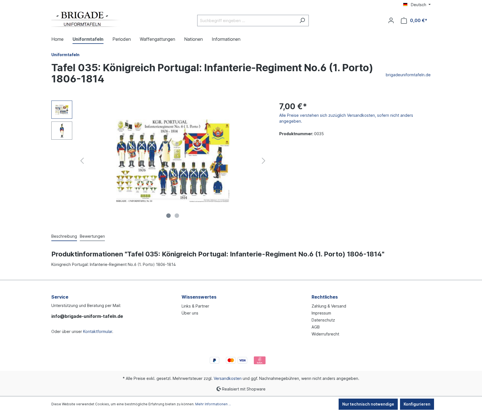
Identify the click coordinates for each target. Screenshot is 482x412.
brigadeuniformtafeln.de (408, 74)
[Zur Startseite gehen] (86, 19)
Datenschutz (323, 320)
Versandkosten (228, 378)
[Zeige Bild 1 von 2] (168, 215)
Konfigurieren (417, 404)
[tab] (64, 236)
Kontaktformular (97, 331)
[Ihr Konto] (391, 20)
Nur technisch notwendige (368, 404)
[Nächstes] (263, 161)
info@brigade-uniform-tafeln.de (87, 316)
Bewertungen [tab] (92, 236)
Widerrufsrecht (325, 334)
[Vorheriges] (82, 161)
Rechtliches (325, 297)
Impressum (321, 313)
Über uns (190, 313)
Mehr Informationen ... (213, 404)
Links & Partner (195, 306)
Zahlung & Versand (329, 306)
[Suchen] (302, 20)
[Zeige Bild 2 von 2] (177, 215)
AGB (316, 327)
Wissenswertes (199, 297)
